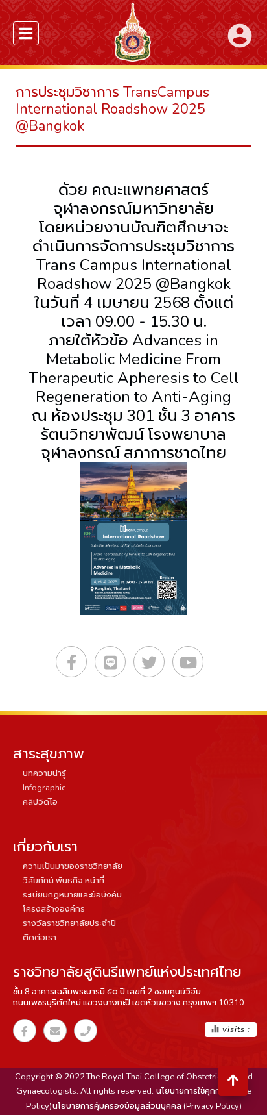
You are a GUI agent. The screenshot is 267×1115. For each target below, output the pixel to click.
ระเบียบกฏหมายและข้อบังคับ (72, 895)
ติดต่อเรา (39, 938)
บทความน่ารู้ (44, 773)
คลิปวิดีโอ (40, 802)
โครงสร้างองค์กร (54, 909)
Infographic (44, 788)
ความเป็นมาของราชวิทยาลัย (72, 866)
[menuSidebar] (26, 33)
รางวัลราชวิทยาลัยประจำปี (69, 923)
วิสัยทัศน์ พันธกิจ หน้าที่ (63, 880)
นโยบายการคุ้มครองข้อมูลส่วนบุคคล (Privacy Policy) (147, 1106)
